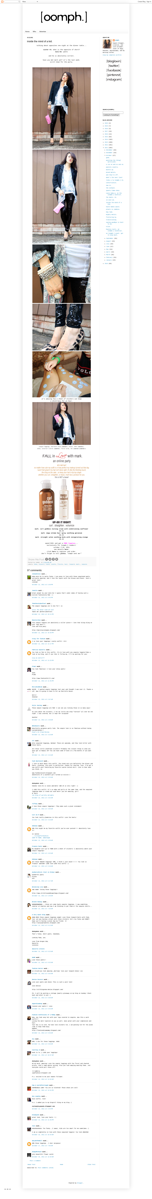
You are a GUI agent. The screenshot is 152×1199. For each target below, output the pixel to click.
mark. (78, 564)
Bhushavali (36, 726)
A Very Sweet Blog (38, 915)
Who (34, 31)
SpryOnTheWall (37, 1141)
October (109, 155)
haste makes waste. (113, 207)
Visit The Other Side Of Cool (43, 610)
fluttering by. (111, 217)
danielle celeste (38, 949)
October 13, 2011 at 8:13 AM (42, 925)
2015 (107, 137)
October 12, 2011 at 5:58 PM (42, 584)
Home (27, 31)
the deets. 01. (111, 197)
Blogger (80, 1183)
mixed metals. (111, 172)
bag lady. (109, 212)
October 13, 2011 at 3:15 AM (42, 755)
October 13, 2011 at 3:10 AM (42, 735)
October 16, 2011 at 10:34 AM (43, 1135)
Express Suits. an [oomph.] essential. (114, 230)
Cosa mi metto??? (38, 658)
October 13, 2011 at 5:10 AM (42, 866)
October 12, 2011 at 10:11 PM (43, 614)
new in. (108, 185)
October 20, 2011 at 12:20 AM (43, 1157)
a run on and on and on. (115, 164)
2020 (107, 123)
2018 (107, 128)
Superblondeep (37, 1004)
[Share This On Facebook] (46, 560)
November (109, 153)
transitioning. (111, 220)
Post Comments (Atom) (46, 1168)
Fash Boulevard (37, 761)
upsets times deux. (113, 190)
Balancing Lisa (37, 887)
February (109, 257)
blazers (41, 564)
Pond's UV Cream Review (40, 732)
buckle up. (110, 170)
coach (48, 564)
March (108, 254)
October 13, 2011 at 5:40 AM (42, 896)
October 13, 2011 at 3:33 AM (42, 777)
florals (60, 564)
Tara (33, 1126)
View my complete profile (112, 55)
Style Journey (37, 705)
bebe (35, 564)
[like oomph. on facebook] (114, 72)
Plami (34, 666)
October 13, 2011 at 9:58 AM (42, 1044)
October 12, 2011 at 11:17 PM (43, 644)
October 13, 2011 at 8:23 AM (42, 951)
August (109, 241)
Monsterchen (36, 620)
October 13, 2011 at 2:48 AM (42, 720)
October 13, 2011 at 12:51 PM (43, 1090)
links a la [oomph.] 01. (115, 180)
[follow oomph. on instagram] (114, 81)
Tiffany (34, 804)
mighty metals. (111, 214)
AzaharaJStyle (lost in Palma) (43, 872)
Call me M (35, 815)
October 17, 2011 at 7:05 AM (42, 1146)
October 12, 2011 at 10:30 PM (43, 633)
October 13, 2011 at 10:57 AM (43, 1055)
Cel (33, 741)
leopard (72, 564)
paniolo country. (112, 167)
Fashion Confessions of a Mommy (43, 1015)
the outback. (110, 188)
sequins (84, 564)
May (107, 249)
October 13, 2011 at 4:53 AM (42, 853)
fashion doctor (37, 968)
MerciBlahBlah (37, 687)
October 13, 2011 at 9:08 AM (42, 998)
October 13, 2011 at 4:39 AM (42, 840)
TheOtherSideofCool (39, 603)
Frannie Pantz (37, 846)
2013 (107, 142)
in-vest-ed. (110, 200)
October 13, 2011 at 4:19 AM (42, 820)
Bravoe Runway (37, 902)
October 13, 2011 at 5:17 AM (42, 881)
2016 (107, 134)
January (109, 260)
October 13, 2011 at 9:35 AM (42, 1009)
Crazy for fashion (38, 639)
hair (66, 564)
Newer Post (31, 1164)
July (108, 244)
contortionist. (111, 183)
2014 (107, 139)
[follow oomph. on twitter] (114, 67)
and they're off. (112, 175)
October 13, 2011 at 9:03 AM (42, 973)
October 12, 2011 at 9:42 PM (42, 597)
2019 (107, 126)
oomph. (117, 40)
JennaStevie (36, 574)
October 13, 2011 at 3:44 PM (42, 1109)
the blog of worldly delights (43, 795)
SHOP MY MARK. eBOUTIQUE (41, 838)
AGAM (33, 957)
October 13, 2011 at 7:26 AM (42, 909)
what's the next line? (114, 177)
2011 (107, 148)
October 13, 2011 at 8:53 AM (42, 962)
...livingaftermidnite (40, 836)
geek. (108, 158)
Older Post (91, 1164)
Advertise (42, 31)
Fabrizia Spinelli (38, 650)
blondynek (35, 1115)
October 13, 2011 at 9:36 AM (42, 1033)
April (108, 252)
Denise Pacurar (37, 979)
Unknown (34, 826)
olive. (108, 226)
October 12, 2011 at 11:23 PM (43, 660)
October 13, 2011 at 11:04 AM (43, 1079)
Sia (33, 1039)
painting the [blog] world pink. (113, 161)
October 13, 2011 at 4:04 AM (42, 809)
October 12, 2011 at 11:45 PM (43, 681)
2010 (107, 263)
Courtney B (36, 1050)
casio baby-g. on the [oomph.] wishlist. (114, 194)
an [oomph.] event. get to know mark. (114, 234)
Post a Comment (35, 1161)
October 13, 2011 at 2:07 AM (42, 699)
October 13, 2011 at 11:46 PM (43, 1120)
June (108, 246)
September (110, 238)
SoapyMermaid (36, 1152)
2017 (107, 131)
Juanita (34, 590)
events (53, 564)
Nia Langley (36, 1096)
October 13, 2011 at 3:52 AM (42, 798)
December (109, 150)
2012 (107, 145)
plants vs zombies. (113, 209)
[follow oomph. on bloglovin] (114, 63)
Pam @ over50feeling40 (40, 1085)
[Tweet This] (50, 560)
